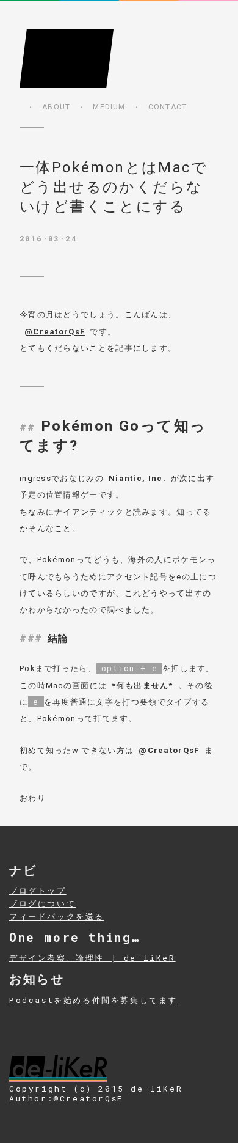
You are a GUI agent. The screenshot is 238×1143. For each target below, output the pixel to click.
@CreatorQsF (54, 331)
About (56, 107)
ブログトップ (38, 890)
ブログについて (42, 903)
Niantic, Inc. (137, 478)
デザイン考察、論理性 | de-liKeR (92, 957)
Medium (109, 107)
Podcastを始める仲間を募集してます (93, 999)
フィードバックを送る (56, 916)
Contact (167, 107)
